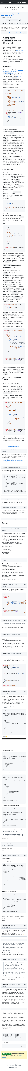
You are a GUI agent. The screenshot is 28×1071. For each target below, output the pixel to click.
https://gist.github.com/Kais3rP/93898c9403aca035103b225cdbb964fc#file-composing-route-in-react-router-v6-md (13, 460)
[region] (14, 238)
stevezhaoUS (6, 940)
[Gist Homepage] (10, 2)
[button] (19, 20)
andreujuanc (5, 559)
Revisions (12, 23)
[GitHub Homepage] (10, 1067)
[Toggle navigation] (2, 2)
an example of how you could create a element (13, 71)
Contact (10, 1064)
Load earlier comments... (14, 446)
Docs (24, 1062)
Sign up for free (6, 1053)
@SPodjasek (8, 659)
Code (4, 23)
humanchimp (6, 620)
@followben (5, 502)
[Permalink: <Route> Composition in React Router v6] (2, 266)
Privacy (7, 1062)
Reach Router (19, 50)
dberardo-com (6, 1009)
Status (15, 1062)
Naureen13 (5, 959)
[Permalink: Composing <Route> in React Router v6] (2, 40)
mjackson (4, 14)
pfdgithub (5, 634)
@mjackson (5, 454)
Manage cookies (16, 1064)
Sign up (24, 2)
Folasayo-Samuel (7, 843)
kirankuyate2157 (6, 691)
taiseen (4, 855)
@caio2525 (5, 470)
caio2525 (5, 499)
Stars (21, 23)
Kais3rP (4, 449)
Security (11, 1062)
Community (20, 1062)
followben (5, 467)
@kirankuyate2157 (6, 858)
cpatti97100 (5, 653)
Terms (4, 1062)
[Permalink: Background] (2, 66)
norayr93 (5, 518)
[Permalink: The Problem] (2, 169)
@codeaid (4, 522)
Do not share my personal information (14, 1065)
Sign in (19, 2)
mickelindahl (5, 984)
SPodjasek (5, 584)
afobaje (4, 507)
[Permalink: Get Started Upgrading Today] (2, 379)
